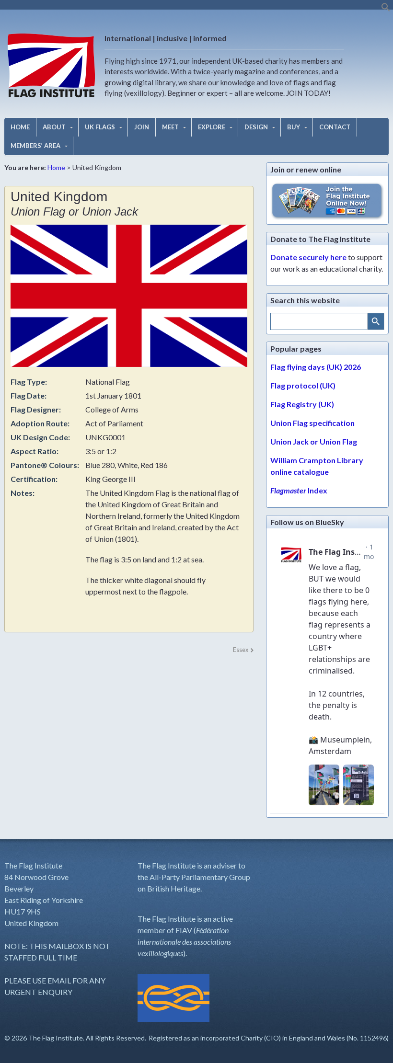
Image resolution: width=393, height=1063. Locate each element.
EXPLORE (211, 127)
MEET (170, 127)
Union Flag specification (312, 422)
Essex (240, 649)
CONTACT (334, 127)
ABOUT (54, 127)
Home (56, 167)
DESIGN (256, 127)
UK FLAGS (100, 127)
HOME (20, 127)
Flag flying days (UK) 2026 (315, 366)
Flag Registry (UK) (302, 404)
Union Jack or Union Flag (313, 441)
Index (298, 490)
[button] (386, 9)
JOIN (141, 127)
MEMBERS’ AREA (35, 145)
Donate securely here (308, 257)
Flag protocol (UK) (302, 385)
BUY (293, 127)
